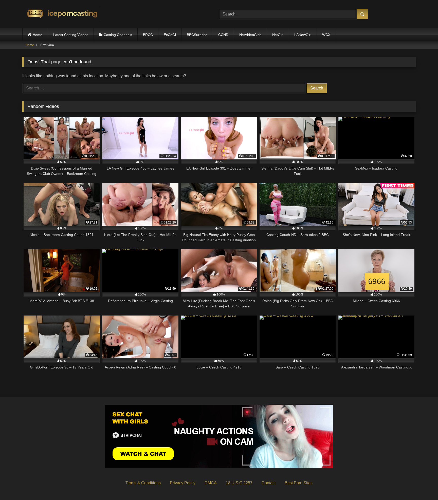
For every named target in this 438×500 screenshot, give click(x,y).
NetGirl (277, 35)
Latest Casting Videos (70, 35)
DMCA (211, 483)
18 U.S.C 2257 (239, 483)
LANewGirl (302, 35)
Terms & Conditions (143, 483)
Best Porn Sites (299, 483)
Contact (269, 483)
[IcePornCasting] (61, 14)
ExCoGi (170, 35)
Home (37, 35)
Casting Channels (118, 35)
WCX (326, 35)
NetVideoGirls (250, 35)
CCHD (223, 35)
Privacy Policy (182, 483)
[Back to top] (422, 485)
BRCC (148, 35)
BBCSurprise (197, 35)
